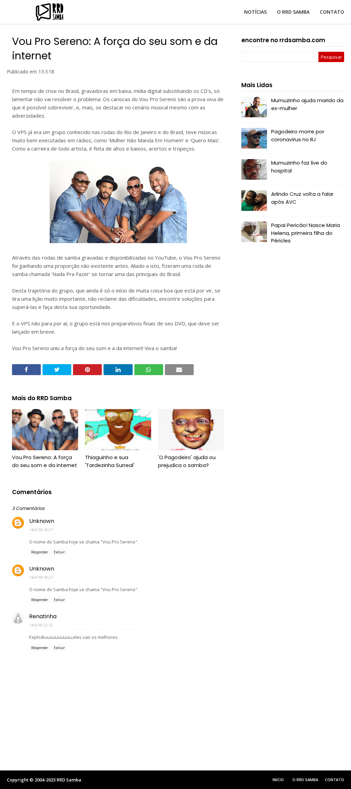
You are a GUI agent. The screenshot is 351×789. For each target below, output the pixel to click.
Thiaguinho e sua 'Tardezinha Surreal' (109, 461)
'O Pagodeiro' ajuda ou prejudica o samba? (187, 461)
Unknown (41, 521)
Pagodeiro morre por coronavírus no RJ (297, 135)
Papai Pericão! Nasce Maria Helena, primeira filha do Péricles (305, 233)
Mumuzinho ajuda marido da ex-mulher (307, 104)
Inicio (278, 779)
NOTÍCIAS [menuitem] (255, 12)
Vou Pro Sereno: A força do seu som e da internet (44, 461)
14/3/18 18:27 (41, 529)
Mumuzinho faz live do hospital (299, 166)
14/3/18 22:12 (41, 624)
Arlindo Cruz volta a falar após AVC (302, 197)
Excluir (59, 552)
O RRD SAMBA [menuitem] (293, 12)
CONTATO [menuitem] (332, 12)
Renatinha (43, 616)
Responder (39, 552)
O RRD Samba (305, 779)
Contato (334, 779)
